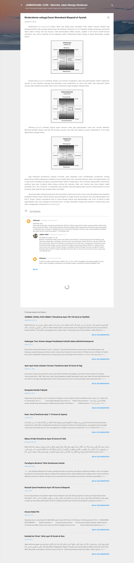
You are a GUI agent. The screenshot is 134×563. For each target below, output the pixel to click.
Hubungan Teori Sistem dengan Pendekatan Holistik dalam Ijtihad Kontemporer (59, 341)
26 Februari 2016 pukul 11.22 (57, 234)
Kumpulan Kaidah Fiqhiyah (36, 390)
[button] (108, 17)
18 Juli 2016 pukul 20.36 (54, 258)
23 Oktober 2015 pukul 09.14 (49, 220)
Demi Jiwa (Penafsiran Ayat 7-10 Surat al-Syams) (46, 414)
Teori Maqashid (35, 212)
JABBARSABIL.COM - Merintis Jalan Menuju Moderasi (56, 5)
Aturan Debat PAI (32, 512)
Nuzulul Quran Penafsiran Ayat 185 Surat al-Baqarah (47, 487)
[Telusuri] (112, 6)
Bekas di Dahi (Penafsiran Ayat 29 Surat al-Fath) (45, 439)
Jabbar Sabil (43, 234)
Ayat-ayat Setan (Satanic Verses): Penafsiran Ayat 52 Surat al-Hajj (53, 366)
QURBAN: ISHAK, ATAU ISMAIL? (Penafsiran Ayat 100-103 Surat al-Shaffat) (57, 317)
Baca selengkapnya (100, 335)
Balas (35, 269)
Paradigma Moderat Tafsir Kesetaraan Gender (45, 463)
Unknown (36, 220)
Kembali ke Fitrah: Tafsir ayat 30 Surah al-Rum (45, 536)
